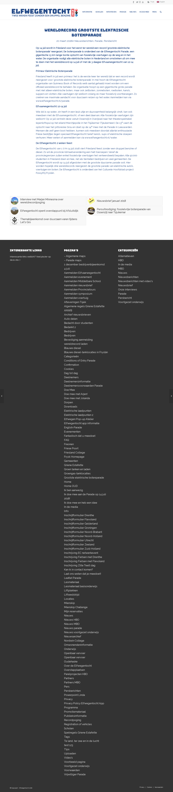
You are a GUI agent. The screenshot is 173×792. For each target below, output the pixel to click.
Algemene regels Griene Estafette (84, 306)
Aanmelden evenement (78, 277)
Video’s (68, 757)
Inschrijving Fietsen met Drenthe (83, 557)
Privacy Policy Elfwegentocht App (84, 703)
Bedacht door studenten (78, 323)
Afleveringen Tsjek (75, 302)
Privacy (68, 699)
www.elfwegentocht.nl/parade (52, 101)
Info (66, 511)
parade (116, 162)
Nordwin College (74, 640)
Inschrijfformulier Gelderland (81, 523)
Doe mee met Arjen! (76, 394)
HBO (121, 260)
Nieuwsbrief (125, 285)
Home (67, 481)
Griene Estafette (73, 465)
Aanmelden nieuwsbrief (78, 285)
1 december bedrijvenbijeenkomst (84, 264)
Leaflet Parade (72, 577)
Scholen (69, 728)
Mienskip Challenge (76, 607)
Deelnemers (71, 377)
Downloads (70, 406)
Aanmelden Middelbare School (82, 281)
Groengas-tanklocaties (77, 473)
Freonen (69, 444)
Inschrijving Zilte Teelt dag (79, 565)
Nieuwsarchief (72, 636)
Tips (66, 749)
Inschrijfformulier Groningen (80, 527)
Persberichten (72, 690)
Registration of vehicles (78, 724)
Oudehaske (71, 661)
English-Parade (73, 427)
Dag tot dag (71, 373)
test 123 (68, 745)
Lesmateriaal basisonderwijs (80, 586)
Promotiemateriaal (75, 711)
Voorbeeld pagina (74, 761)
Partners (69, 678)
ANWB (68, 310)
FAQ (66, 440)
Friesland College (74, 452)
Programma (71, 707)
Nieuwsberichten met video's (135, 281)
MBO (121, 268)
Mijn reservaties (73, 611)
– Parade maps (72, 260)
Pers (66, 686)
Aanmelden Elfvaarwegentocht (82, 272)
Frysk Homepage (74, 456)
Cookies (69, 368)
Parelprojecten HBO (76, 674)
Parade (99, 41)
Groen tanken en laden (77, 469)
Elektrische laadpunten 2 (78, 414)
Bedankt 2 (70, 327)
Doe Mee (69, 389)
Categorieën (71, 356)
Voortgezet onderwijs (77, 766)
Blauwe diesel (72, 348)
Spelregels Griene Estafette (80, 732)
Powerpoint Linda (74, 694)
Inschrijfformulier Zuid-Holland (82, 548)
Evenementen (72, 431)
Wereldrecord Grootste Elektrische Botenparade (86, 33)
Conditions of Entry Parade (79, 360)
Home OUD (71, 486)
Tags (67, 736)
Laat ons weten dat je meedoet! (82, 573)
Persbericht (110, 41)
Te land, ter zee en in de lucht (81, 740)
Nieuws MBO (72, 623)
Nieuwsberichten (83, 41)
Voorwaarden (72, 770)
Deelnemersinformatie (77, 381)
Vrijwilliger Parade (75, 774)
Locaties (69, 598)
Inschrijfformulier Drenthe (79, 515)
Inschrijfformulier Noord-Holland (83, 536)
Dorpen (68, 402)
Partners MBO (72, 682)
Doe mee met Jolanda (77, 398)
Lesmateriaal (71, 582)
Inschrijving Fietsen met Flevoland (84, 561)
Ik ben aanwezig (73, 490)
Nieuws (68, 615)
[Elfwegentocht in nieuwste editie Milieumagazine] (2, 396)
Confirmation (71, 364)
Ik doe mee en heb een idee (80, 502)
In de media (71, 506)
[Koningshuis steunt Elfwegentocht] (171, 396)
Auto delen (70, 318)
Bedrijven (69, 331)
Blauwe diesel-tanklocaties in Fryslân (86, 352)
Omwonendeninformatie (78, 644)
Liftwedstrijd (71, 594)
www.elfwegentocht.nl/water (101, 137)
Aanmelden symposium (78, 293)
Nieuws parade (73, 628)
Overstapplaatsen (74, 669)
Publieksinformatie (75, 715)
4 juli (67, 268)
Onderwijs (70, 649)
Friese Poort (71, 448)
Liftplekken (71, 590)
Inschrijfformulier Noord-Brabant (83, 531)
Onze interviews (127, 289)
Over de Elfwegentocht (78, 665)
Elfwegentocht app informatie (81, 423)
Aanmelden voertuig (76, 297)
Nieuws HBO (71, 619)
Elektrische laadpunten (77, 410)
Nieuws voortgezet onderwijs (81, 632)
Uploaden (70, 753)
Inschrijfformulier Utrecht (79, 540)
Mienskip (69, 603)
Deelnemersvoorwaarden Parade (83, 385)
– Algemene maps (74, 256)
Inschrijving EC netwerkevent (81, 552)
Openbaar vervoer (74, 653)
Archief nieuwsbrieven (77, 314)
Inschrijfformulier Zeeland (79, 544)
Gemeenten (71, 460)
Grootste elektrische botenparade (84, 477)
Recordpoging (72, 720)
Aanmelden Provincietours (79, 289)
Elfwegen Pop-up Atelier (79, 419)
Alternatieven (126, 256)
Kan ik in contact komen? (78, 569)
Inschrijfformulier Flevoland (80, 519)
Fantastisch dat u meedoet (79, 435)
